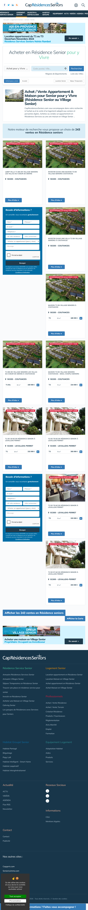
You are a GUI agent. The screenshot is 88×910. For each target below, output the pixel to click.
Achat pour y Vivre (16, 68)
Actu (66, 14)
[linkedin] (12, 5)
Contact (6, 836)
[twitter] (8, 5)
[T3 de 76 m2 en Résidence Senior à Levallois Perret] (65, 421)
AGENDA (7, 800)
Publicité (6, 841)
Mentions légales (53, 821)
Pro (86, 14)
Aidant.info (7, 879)
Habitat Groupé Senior (16, 742)
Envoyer (22, 263)
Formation (50, 733)
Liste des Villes (77, 74)
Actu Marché (51, 725)
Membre (77, 5)
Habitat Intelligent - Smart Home (17, 762)
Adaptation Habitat (54, 748)
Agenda (80, 14)
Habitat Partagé (10, 748)
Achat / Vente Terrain (55, 707)
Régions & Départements (56, 74)
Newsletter (7, 809)
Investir (24, 81)
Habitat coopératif (11, 766)
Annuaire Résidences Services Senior (18, 674)
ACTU (5, 791)
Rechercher (76, 68)
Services (49, 762)
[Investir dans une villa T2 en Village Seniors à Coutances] (65, 221)
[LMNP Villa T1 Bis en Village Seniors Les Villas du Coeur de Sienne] (22, 154)
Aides (48, 753)
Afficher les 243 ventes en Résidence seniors (34, 613)
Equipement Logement (59, 742)
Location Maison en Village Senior (60, 679)
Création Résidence (54, 711)
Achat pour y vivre (12, 81)
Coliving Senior (9, 705)
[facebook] (4, 5)
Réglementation (52, 720)
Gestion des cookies (59, 899)
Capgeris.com (9, 866)
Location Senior (60, 81)
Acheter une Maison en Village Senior (18, 701)
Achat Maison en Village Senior (59, 688)
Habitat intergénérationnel (14, 770)
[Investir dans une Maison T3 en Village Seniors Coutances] (65, 154)
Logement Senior (20, 14)
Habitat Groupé (46, 14)
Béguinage (7, 753)
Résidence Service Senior (6, 14)
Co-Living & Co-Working (13, 888)
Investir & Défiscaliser (33, 14)
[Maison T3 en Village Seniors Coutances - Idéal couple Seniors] (65, 354)
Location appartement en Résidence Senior (64, 674)
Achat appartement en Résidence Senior (63, 683)
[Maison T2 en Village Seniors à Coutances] (65, 287)
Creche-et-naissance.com (14, 884)
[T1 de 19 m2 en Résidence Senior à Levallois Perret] (22, 421)
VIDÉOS (6, 796)
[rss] (17, 5)
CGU (48, 817)
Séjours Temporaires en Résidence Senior (20, 683)
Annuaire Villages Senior (13, 679)
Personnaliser (15, 901)
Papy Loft (7, 757)
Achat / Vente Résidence (56, 703)
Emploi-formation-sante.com (15, 875)
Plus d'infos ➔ (13, 200)
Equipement (58, 14)
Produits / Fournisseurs (55, 716)
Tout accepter (15, 896)
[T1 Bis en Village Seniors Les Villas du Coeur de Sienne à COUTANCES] (22, 354)
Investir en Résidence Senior (15, 696)
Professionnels (54, 696)
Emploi (48, 729)
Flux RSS (6, 804)
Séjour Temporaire (76, 81)
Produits (49, 757)
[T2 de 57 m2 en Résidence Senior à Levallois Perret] (65, 554)
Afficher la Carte (75, 618)
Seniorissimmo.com (11, 871)
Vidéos (73, 14)
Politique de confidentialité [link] (15, 905)
